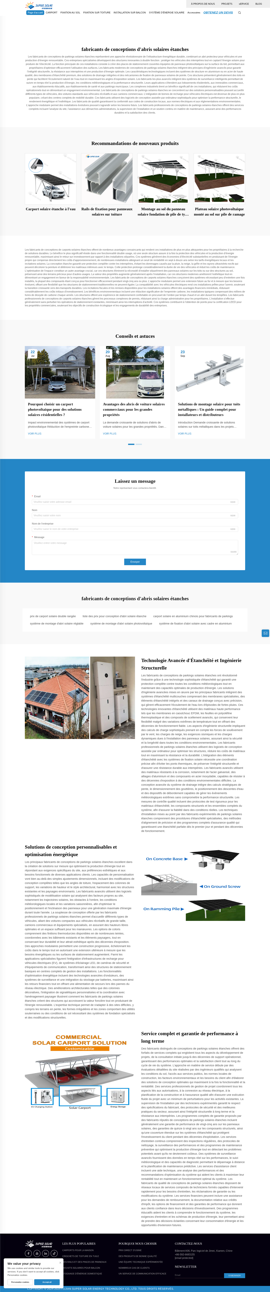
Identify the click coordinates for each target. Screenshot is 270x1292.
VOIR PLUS (34, 433)
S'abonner (234, 1276)
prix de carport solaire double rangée (53, 616)
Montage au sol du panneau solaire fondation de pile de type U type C (163, 212)
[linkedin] (45, 1253)
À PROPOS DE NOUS (203, 3)
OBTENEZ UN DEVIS (218, 12)
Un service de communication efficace (142, 1273)
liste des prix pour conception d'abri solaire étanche (114, 616)
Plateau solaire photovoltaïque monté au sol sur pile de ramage (219, 211)
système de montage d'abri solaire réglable (56, 623)
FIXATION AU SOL (70, 12)
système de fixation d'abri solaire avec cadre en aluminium (195, 623)
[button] (131, 444)
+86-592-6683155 (185, 1254)
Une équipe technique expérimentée (141, 1262)
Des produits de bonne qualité (138, 1256)
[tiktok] (54, 1253)
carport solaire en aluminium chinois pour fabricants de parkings (193, 616)
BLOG (258, 3)
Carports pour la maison (78, 1250)
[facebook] (28, 1253)
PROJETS (226, 3)
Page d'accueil (35, 12)
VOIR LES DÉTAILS (50, 179)
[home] (39, 5)
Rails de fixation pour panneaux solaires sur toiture (106, 211)
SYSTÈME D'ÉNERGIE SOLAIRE (166, 12)
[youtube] (36, 1253)
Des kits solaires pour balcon (81, 1268)
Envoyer (135, 561)
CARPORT (51, 12)
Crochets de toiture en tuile (80, 1256)
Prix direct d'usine (130, 1250)
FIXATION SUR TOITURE (96, 12)
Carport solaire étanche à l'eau (50, 209)
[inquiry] (265, 633)
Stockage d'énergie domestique (82, 1273)
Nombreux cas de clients (134, 1268)
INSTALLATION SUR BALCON (130, 12)
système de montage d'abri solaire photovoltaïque (121, 623)
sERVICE (244, 3)
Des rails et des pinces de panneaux (84, 1262)
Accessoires (194, 12)
